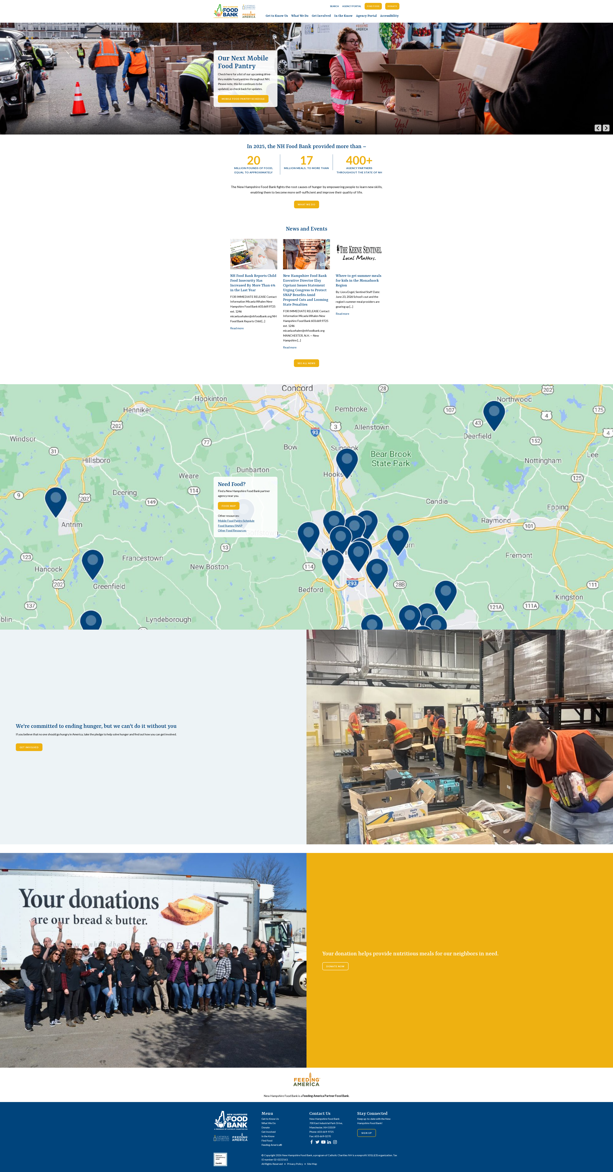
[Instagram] (335, 1142)
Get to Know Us (277, 16)
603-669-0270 (322, 1136)
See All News (306, 363)
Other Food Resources (232, 530)
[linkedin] (329, 1142)
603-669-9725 (325, 1131)
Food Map (229, 506)
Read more (237, 328)
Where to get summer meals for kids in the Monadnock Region (358, 281)
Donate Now (335, 966)
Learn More (230, 108)
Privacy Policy (295, 1163)
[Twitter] (317, 1142)
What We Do (299, 16)
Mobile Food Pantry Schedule (236, 520)
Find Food (373, 6)
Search (334, 6)
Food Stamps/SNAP (230, 525)
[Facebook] (311, 1142)
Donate (392, 6)
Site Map (312, 1163)
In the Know (343, 16)
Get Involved (321, 16)
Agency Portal (351, 6)
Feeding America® (271, 1144)
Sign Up (366, 1133)
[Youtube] (323, 1142)
